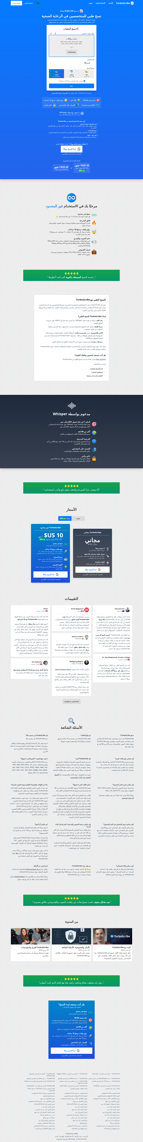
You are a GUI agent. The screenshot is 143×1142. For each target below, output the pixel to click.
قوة (82, 427)
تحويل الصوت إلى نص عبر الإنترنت (45, 1109)
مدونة (91, 3)
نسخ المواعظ (83, 1123)
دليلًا (17, 853)
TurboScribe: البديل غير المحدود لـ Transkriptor (40, 1086)
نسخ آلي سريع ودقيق (49, 1118)
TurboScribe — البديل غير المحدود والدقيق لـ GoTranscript (42, 1075)
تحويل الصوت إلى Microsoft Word (77, 1104)
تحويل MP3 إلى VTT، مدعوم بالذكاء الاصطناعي (74, 1099)
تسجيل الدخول (29, 3)
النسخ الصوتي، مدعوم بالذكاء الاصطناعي (75, 1093)
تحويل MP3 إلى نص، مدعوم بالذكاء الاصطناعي (41, 1101)
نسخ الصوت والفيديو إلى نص (47, 1120)
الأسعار (110, 3)
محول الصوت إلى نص (113, 1118)
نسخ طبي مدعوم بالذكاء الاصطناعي (77, 1126)
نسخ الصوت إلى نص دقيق (112, 1120)
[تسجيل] (55, 33)
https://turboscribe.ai (63, 669)
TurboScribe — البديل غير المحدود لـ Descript (106, 1074)
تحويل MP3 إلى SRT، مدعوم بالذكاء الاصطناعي (106, 1099)
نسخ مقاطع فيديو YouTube (112, 1128)
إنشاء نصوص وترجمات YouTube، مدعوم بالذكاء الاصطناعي (41, 1089)
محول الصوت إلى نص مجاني (79, 1118)
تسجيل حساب (16, 3)
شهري (78, 518)
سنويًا (65, 518)
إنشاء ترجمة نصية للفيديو (113, 1088)
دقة (85, 427)
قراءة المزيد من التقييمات (71, 701)
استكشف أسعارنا (97, 372)
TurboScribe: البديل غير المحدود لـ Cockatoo (106, 1086)
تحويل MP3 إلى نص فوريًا (80, 1101)
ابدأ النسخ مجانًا (101, 359)
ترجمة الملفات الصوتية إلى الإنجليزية (76, 1115)
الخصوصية (59, 1139)
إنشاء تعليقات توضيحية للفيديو (79, 1088)
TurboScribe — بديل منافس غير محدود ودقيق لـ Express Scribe (73, 1082)
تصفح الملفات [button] (71, 52)
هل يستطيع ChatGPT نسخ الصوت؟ (45, 1128)
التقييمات (61, 1136)
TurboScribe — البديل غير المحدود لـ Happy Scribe (72, 1074)
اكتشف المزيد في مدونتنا (95, 376)
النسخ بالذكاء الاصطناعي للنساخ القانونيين (75, 1096)
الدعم (56, 1136)
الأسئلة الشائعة (100, 3)
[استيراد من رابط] (51, 33)
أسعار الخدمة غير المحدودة (71, 161)
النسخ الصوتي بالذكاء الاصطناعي (110, 1093)
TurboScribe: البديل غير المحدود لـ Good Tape (73, 1086)
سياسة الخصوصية (57, 93)
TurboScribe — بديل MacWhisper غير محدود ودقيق (104, 1078)
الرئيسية (85, 1136)
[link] (55, 33)
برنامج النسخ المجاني (49, 1096)
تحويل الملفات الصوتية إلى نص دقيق (44, 1112)
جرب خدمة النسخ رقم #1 (47, 1115)
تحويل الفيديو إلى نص (81, 1112)
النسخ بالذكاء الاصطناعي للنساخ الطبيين (108, 1096)
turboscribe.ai (19, 876)
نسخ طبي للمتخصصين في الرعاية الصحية (108, 1126)
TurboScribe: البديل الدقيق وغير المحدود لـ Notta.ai (39, 1081)
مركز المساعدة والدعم (32, 869)
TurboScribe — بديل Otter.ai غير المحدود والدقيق (72, 1078)
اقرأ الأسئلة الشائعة (96, 369)
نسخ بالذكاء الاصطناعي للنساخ (46, 1123)
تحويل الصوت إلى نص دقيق (79, 1109)
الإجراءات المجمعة (128, 798)
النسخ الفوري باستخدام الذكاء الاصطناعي (43, 1093)
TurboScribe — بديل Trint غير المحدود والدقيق (106, 1081)
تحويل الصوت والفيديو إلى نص (111, 1112)
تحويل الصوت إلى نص (113, 1107)
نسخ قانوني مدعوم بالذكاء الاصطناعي (44, 1126)
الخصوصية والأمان (80, 333)
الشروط (65, 93)
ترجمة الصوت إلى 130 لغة (112, 1115)
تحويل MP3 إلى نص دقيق (47, 1099)
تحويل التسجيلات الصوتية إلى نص (110, 1104)
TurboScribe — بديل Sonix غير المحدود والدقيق (41, 1078)
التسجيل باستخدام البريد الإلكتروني (71, 154)
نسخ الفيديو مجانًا (115, 1123)
